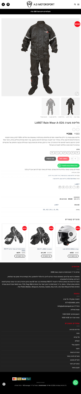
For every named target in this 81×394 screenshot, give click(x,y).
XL (54, 210)
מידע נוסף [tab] (77, 199)
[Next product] (77, 129)
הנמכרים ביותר (75, 364)
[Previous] (75, 57)
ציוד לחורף (61, 117)
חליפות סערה (52, 117)
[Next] (4, 57)
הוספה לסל (63, 159)
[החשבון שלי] (3, 4)
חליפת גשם (63, 179)
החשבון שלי (76, 345)
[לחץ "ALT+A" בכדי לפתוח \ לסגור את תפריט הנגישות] (4, 384)
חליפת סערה (56, 179)
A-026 (68, 179)
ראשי (78, 348)
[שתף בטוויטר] (70, 187)
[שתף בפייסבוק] (74, 187)
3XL (44, 210)
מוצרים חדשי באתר (73, 356)
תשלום (77, 341)
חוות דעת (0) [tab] (63, 199)
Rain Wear (73, 179)
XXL (57, 210)
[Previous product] (73, 129)
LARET (77, 184)
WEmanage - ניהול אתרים (22, 385)
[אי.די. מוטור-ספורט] (40, 4)
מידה (78, 149)
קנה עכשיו (50, 159)
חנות (78, 333)
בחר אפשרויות (73, 256)
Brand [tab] (70, 199)
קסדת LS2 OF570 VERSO (71, 249)
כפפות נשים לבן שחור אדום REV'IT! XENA (14, 250)
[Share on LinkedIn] (60, 187)
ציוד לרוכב (69, 117)
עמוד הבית (77, 117)
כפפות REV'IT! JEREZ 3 (44, 249)
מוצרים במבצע (75, 360)
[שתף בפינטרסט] (63, 187)
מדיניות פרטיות (75, 329)
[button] (78, 4)
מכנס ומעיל (43, 117)
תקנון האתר (76, 367)
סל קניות (77, 337)
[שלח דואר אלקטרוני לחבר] (67, 187)
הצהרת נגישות (75, 352)
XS (47, 210)
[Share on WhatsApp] (77, 187)
